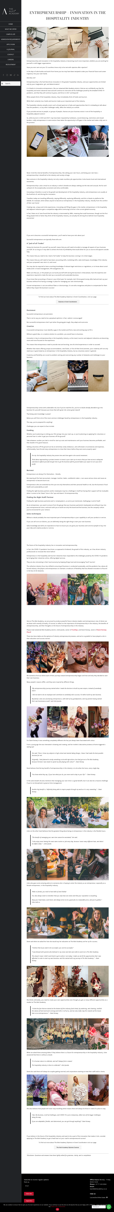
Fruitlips (75, 630)
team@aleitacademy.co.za (98, 1189)
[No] (112, 1207)
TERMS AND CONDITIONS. (58, 1206)
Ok (57, 1209)
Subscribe (29, 1193)
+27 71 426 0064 (101, 1184)
